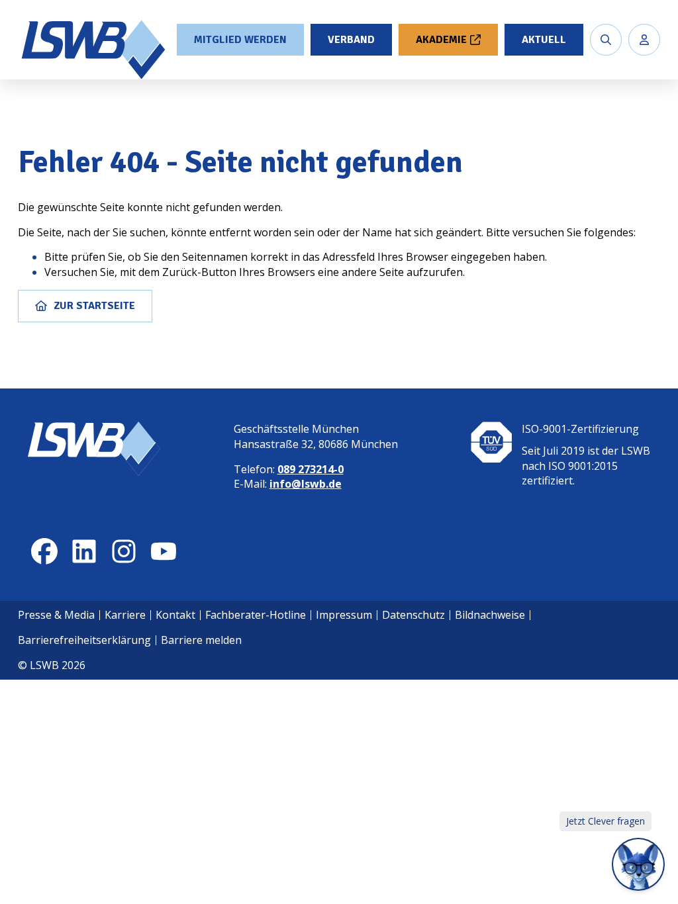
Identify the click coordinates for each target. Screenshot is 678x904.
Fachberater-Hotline (255, 615)
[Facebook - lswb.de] (44, 551)
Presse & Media (56, 615)
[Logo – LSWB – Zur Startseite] (94, 50)
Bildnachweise (490, 615)
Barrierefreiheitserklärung (84, 640)
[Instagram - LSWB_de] (123, 551)
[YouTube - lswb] (163, 551)
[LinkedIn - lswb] (84, 551)
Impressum (344, 615)
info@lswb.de (305, 483)
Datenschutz (413, 615)
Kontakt (175, 615)
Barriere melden (201, 640)
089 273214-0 (310, 469)
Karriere (125, 615)
